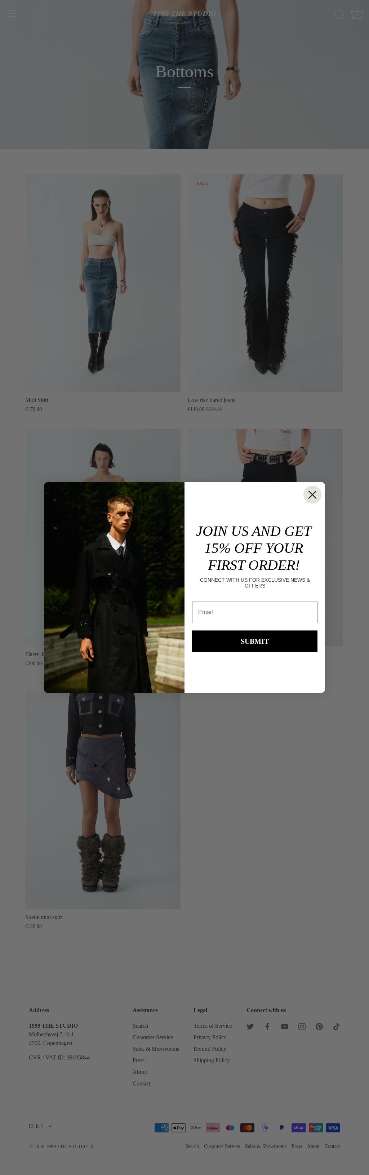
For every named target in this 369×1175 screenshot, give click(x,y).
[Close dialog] (312, 495)
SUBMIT (255, 641)
